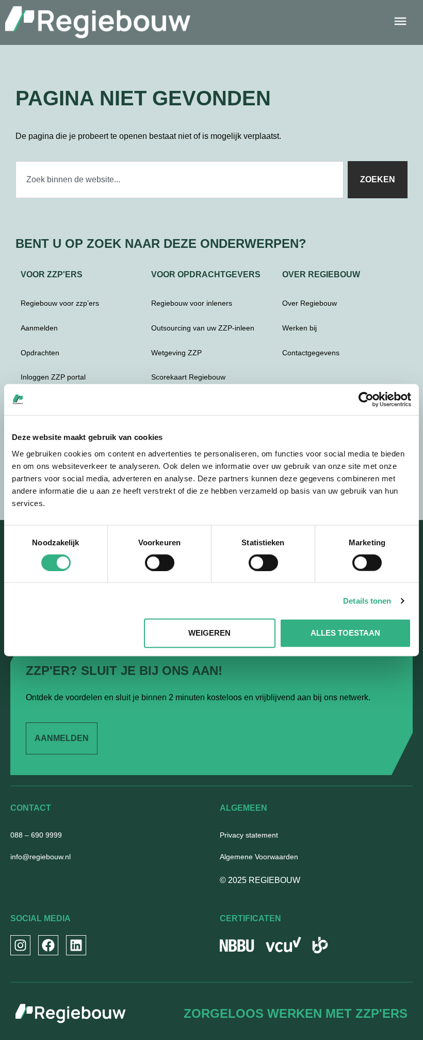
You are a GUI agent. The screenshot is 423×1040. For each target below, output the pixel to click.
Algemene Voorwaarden (259, 857)
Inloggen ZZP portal (53, 377)
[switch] (159, 562)
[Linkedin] (76, 945)
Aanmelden (39, 328)
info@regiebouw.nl (40, 857)
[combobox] (179, 179)
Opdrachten (40, 353)
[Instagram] (20, 945)
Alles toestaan (345, 632)
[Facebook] (48, 945)
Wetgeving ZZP (176, 353)
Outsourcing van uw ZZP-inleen (202, 328)
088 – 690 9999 (36, 835)
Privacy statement (249, 835)
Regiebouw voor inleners (191, 303)
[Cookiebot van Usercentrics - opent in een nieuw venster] (366, 399)
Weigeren (209, 632)
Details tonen (367, 600)
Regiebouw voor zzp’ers (60, 303)
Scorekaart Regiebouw (188, 377)
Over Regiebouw (309, 303)
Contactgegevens (310, 353)
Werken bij (299, 328)
